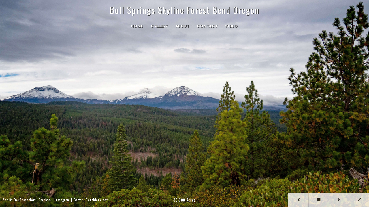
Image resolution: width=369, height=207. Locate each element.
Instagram (62, 200)
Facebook (45, 200)
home (137, 26)
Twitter (78, 200)
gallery (159, 26)
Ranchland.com (97, 200)
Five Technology (25, 200)
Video (231, 26)
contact (207, 26)
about (182, 26)
